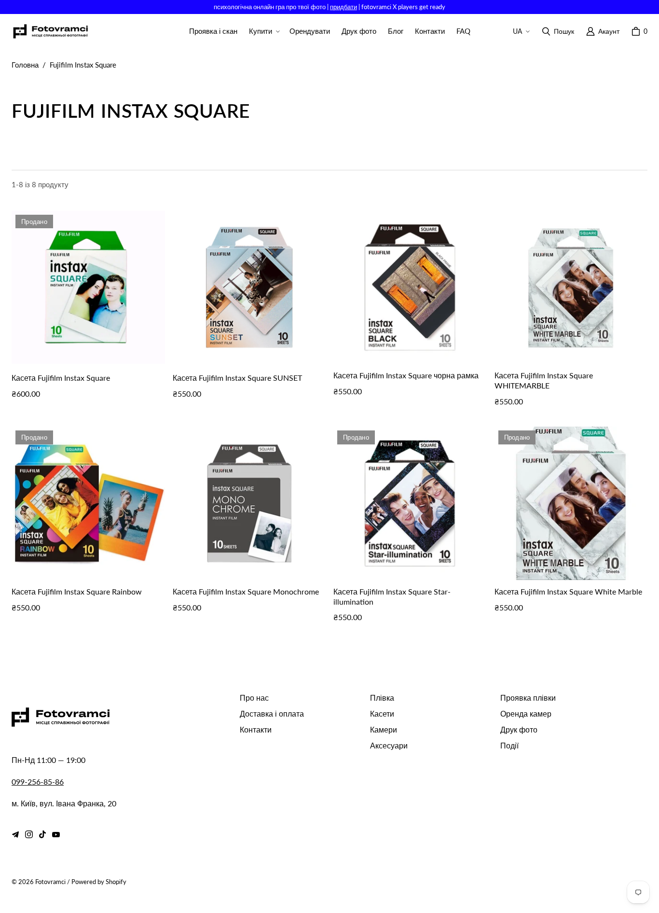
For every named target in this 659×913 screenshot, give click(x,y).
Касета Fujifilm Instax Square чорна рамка (406, 375)
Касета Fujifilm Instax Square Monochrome (246, 591)
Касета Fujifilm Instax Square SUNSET (237, 377)
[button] (263, 31)
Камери (383, 729)
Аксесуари (389, 745)
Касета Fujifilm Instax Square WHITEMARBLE (543, 380)
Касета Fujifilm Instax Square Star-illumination (392, 596)
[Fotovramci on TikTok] (42, 834)
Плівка (382, 697)
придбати (343, 7)
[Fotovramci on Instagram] (29, 834)
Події (509, 745)
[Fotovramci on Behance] (15, 834)
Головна (25, 64)
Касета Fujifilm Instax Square (61, 377)
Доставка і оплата (272, 713)
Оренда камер (525, 713)
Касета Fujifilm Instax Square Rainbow (77, 591)
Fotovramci (50, 881)
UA (517, 31)
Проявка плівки (528, 697)
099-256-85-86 (38, 781)
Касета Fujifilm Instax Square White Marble (568, 591)
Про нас (254, 697)
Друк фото (518, 729)
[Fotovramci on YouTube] (56, 834)
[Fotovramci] (50, 32)
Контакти (256, 729)
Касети (382, 713)
